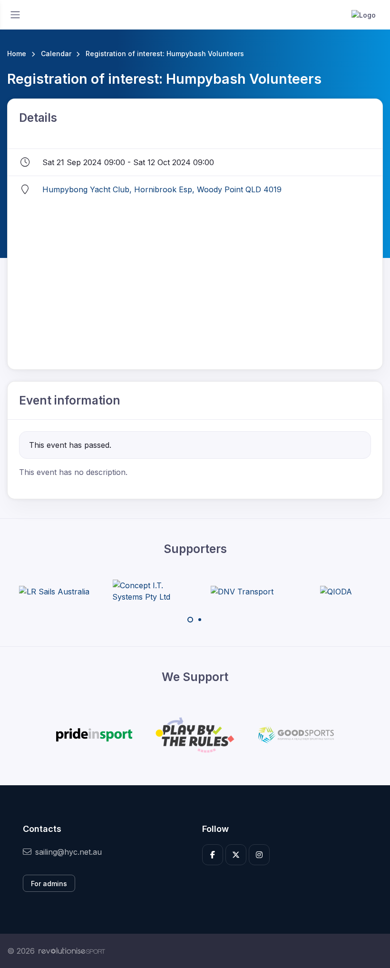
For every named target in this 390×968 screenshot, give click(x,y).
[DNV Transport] (241, 591)
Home (16, 53)
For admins (49, 883)
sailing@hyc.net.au (68, 852)
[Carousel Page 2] (200, 619)
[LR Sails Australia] (54, 591)
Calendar (56, 53)
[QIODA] (336, 591)
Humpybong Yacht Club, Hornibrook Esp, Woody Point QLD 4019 (162, 189)
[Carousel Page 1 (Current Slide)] (190, 619)
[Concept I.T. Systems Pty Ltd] (148, 591)
